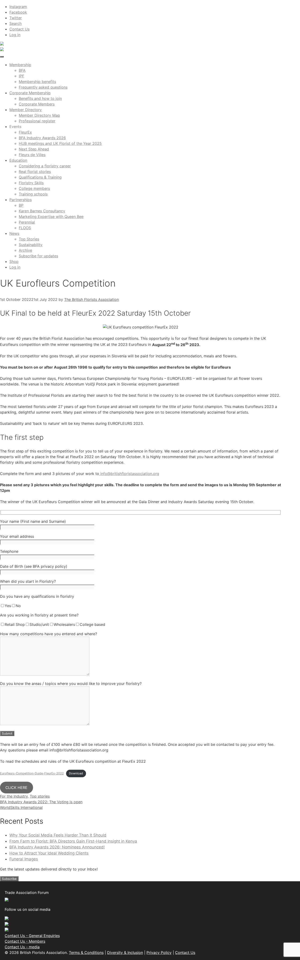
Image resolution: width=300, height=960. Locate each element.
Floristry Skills (31, 182)
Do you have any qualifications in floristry (37, 596)
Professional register (37, 121)
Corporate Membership (30, 92)
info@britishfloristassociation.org (129, 473)
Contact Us (19, 29)
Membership (20, 64)
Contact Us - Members (25, 941)
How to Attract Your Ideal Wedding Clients (49, 853)
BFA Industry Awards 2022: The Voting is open (41, 801)
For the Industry (14, 796)
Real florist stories (35, 171)
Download (76, 773)
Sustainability (30, 244)
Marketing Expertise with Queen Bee (51, 216)
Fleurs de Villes (32, 154)
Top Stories (29, 239)
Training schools (33, 194)
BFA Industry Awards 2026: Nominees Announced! (57, 847)
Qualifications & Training (40, 177)
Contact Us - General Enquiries (32, 935)
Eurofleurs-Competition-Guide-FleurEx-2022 (32, 773)
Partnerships (20, 199)
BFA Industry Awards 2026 (42, 137)
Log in (14, 34)
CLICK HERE (16, 787)
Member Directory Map (39, 115)
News (14, 233)
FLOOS (25, 227)
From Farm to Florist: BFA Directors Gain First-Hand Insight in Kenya (73, 841)
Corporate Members (37, 104)
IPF (21, 76)
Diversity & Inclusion (125, 952)
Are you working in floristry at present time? (39, 615)
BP (21, 205)
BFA (22, 70)
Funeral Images (23, 859)
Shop (14, 261)
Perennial (27, 222)
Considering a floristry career (45, 166)
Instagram (18, 6)
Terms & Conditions (86, 952)
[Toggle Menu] (2, 56)
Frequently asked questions (43, 87)
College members (34, 188)
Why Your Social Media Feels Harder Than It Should (57, 835)
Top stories (40, 796)
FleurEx (25, 132)
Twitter (15, 17)
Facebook (18, 12)
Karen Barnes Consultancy (42, 211)
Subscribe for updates (38, 256)
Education (18, 160)
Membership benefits (37, 81)
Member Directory (25, 109)
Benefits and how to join (40, 98)
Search (15, 23)
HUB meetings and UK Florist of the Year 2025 (60, 143)
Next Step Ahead (34, 149)
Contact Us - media (22, 947)
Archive (25, 250)
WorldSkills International (21, 807)
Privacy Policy (159, 952)
